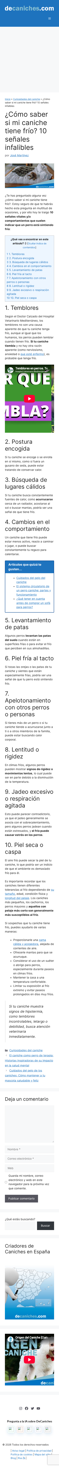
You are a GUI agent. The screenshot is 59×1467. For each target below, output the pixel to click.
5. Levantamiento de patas (24, 270)
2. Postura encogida (20, 258)
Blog (13, 1458)
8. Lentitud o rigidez (20, 285)
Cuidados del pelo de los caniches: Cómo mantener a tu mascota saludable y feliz (25, 1075)
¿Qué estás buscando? (20, 1219)
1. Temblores (15, 254)
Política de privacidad (39, 1450)
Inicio (7, 99)
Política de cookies (21, 1454)
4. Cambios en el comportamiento (29, 266)
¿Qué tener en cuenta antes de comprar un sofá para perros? (33, 603)
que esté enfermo (32, 354)
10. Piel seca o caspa (22, 297)
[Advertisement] (29, 57)
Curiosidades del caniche (26, 99)
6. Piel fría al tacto (19, 274)
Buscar (45, 1225)
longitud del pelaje (17, 898)
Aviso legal (18, 1450)
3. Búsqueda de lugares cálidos (27, 262)
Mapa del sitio (43, 1454)
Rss (20, 1458)
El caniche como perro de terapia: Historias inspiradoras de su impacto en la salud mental (29, 1060)
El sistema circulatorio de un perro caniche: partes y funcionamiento (33, 590)
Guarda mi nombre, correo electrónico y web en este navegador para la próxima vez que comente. (29, 1182)
